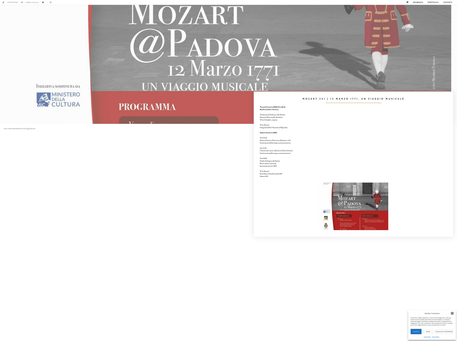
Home (5, 129)
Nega (428, 331)
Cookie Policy (427, 337)
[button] (452, 313)
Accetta (416, 331)
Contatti (447, 2)
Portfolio (433, 2)
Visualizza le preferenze (444, 331)
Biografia (418, 2)
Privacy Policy (435, 337)
